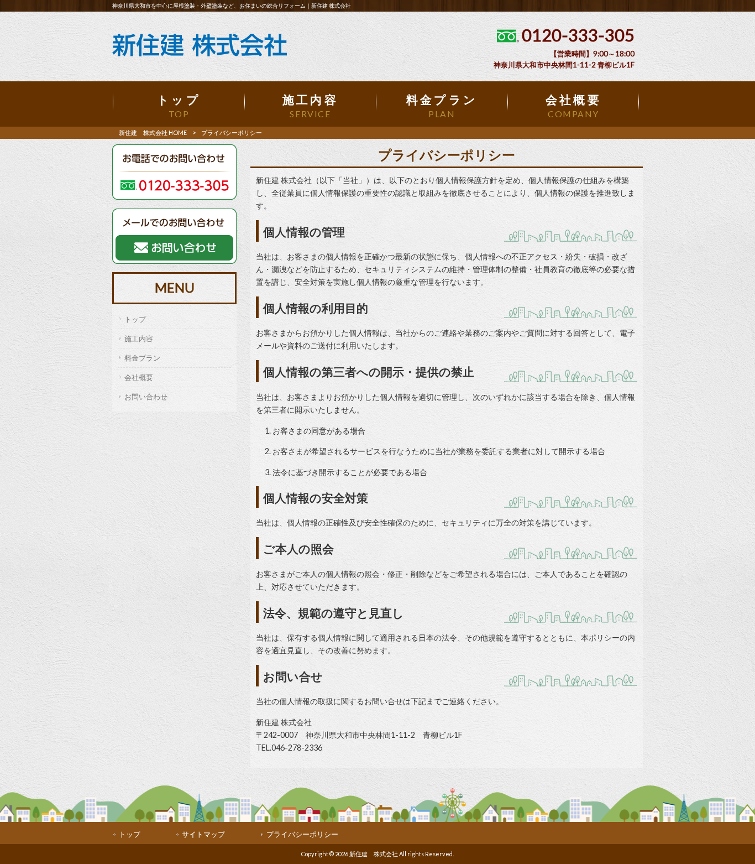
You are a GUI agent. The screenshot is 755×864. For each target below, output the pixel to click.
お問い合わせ (145, 396)
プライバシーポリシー (302, 834)
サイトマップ (203, 834)
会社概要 (138, 377)
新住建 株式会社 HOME (153, 132)
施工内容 (138, 338)
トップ (135, 319)
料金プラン (142, 357)
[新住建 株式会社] (199, 53)
